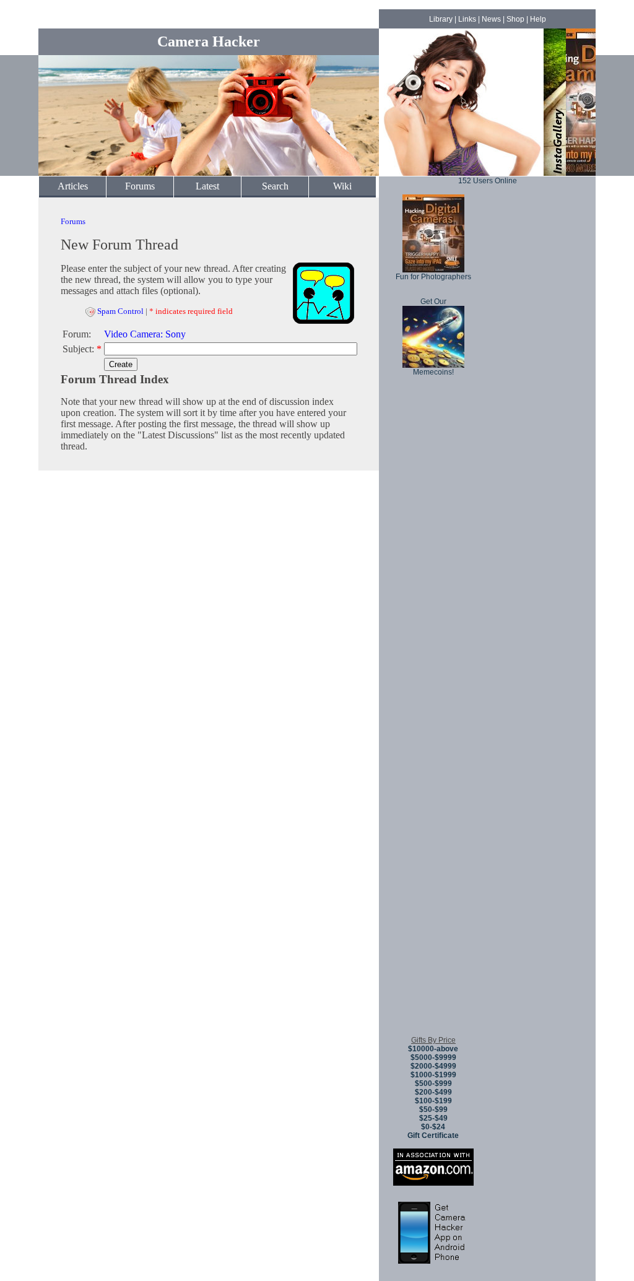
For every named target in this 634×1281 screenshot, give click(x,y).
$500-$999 (433, 1083)
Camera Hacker (208, 41)
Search (275, 186)
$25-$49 (433, 1118)
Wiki (342, 186)
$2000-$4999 (433, 1066)
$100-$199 (433, 1100)
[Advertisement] (433, 841)
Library (441, 19)
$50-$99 (433, 1109)
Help (538, 19)
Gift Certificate (433, 1135)
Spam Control (120, 311)
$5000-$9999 (433, 1057)
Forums (140, 186)
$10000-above (433, 1048)
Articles (73, 186)
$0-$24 (433, 1127)
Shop (515, 19)
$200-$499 (433, 1092)
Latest (207, 186)
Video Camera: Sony (145, 334)
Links (467, 19)
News (491, 19)
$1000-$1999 (433, 1074)
